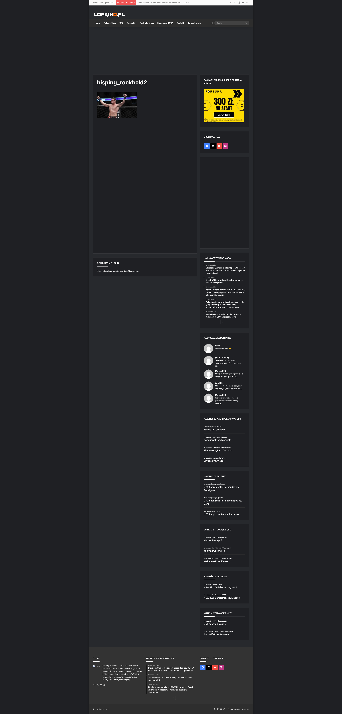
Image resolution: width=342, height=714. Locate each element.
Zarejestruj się (194, 23)
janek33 (219, 383)
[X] (97, 684)
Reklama (245, 709)
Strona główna (234, 709)
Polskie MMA (110, 23)
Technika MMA (147, 23)
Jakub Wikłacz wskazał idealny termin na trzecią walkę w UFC (163, 3)
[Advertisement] (171, 50)
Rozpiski (131, 23)
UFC (121, 23)
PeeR (217, 345)
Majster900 (220, 371)
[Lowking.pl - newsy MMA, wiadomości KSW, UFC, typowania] (109, 14)
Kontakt (180, 23)
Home (97, 23)
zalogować (110, 271)
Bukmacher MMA (165, 23)
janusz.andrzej (222, 357)
